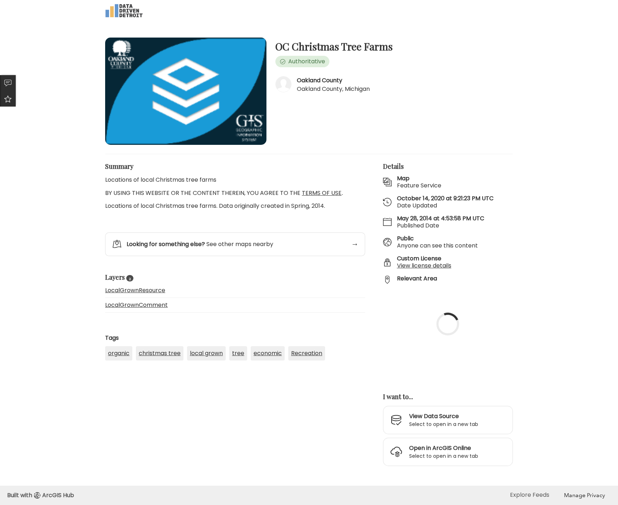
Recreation (306, 353)
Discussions (8, 83)
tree (238, 353)
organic (118, 353)
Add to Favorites (8, 99)
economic (268, 353)
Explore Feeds (529, 495)
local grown (206, 353)
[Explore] (448, 334)
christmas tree (160, 353)
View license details (424, 265)
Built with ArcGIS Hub (40, 495)
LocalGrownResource (135, 290)
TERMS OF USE (322, 193)
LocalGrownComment (136, 305)
